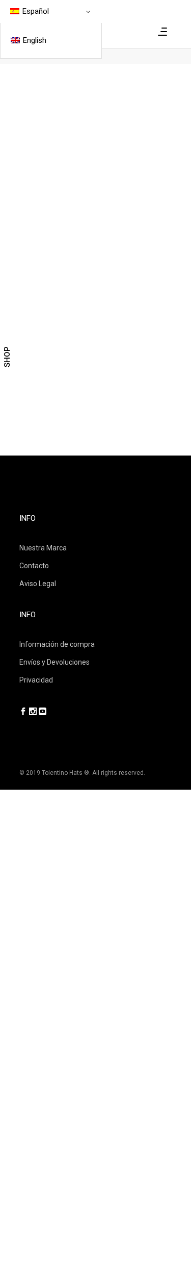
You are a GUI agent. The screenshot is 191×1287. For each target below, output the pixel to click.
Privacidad (36, 680)
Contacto (34, 566)
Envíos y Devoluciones (54, 662)
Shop (7, 356)
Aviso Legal (37, 583)
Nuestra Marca (43, 548)
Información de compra (57, 644)
